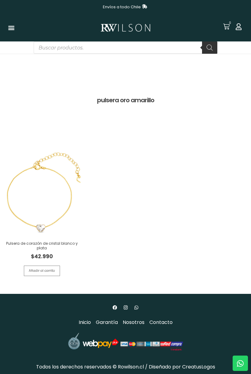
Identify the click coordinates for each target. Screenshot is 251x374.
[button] (11, 28)
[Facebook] (114, 307)
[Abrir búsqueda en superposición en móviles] (125, 47)
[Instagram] (125, 307)
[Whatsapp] (136, 307)
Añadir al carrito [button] (42, 270)
